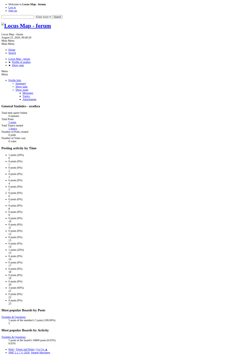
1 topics (12, 128)
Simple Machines (40, 352)
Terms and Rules (25, 349)
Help (11, 349)
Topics (26, 96)
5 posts (12, 122)
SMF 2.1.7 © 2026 (19, 352)
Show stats (21, 86)
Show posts (21, 89)
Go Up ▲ (42, 349)
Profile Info (14, 80)
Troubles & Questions (13, 317)
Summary (20, 83)
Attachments (29, 99)
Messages (27, 92)
